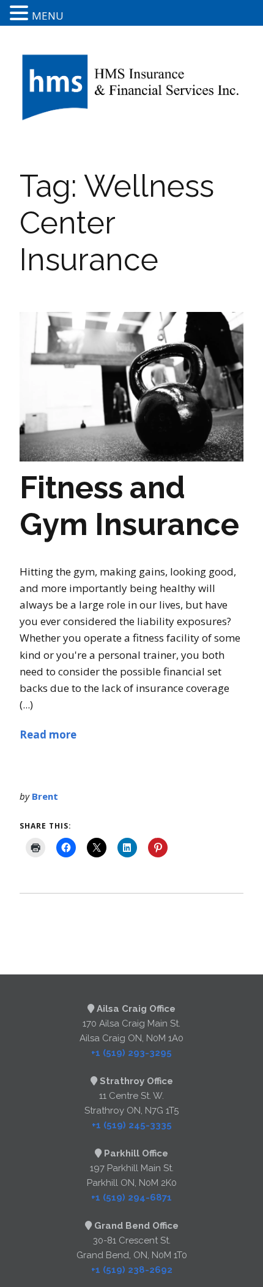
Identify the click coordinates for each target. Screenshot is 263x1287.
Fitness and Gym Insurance (129, 505)
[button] (21, 13)
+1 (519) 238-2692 (131, 1269)
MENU (48, 16)
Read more (48, 734)
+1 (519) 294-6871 (131, 1197)
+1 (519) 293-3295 (131, 1052)
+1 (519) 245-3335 (132, 1125)
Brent (45, 796)
